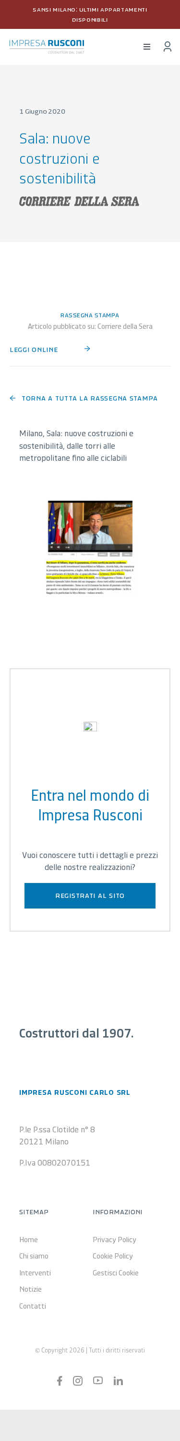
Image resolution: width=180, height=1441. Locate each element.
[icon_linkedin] (118, 1381)
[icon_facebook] (59, 1380)
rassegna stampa (89, 315)
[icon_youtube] (98, 1381)
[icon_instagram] (78, 1380)
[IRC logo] (47, 44)
